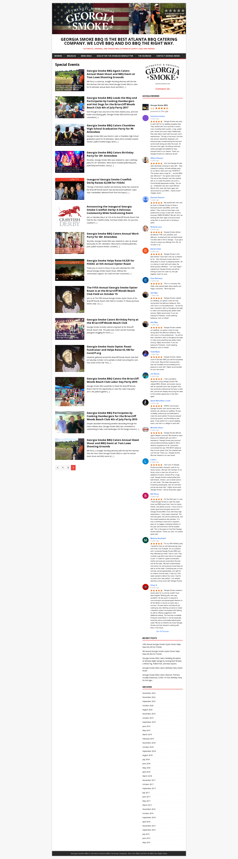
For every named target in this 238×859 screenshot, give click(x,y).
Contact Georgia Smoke (168, 56)
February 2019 (148, 739)
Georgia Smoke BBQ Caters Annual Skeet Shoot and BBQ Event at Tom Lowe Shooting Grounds (113, 443)
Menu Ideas (86, 56)
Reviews (58, 56)
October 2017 (147, 784)
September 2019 (149, 722)
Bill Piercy (154, 494)
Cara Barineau (156, 278)
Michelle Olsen (156, 427)
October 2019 (147, 718)
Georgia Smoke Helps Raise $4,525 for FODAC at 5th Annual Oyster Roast (110, 262)
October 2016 (147, 813)
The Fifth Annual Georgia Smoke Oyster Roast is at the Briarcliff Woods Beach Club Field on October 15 (112, 291)
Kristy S (153, 585)
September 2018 (149, 751)
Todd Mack (155, 351)
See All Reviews (162, 631)
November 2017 (148, 780)
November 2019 (148, 714)
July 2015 (146, 834)
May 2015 (146, 842)
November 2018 (148, 743)
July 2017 (146, 792)
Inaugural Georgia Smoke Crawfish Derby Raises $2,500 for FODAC (109, 181)
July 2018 (146, 759)
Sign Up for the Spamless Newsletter (115, 56)
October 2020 (147, 705)
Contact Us (163, 88)
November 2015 (148, 826)
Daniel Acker (155, 249)
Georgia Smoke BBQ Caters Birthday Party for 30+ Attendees (110, 154)
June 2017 (146, 797)
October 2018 (147, 747)
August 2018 (147, 755)
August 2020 (147, 709)
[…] (124, 87)
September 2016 (149, 817)
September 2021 (149, 701)
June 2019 (146, 726)
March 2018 (147, 776)
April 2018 (146, 772)
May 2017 (146, 801)
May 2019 (146, 730)
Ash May (154, 293)
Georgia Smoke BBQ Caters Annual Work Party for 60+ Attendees (113, 235)
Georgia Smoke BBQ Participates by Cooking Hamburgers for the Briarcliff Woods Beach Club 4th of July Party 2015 (112, 416)
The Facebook (144, 56)
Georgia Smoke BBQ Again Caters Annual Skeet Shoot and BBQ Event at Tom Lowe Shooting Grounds (111, 74)
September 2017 (149, 788)
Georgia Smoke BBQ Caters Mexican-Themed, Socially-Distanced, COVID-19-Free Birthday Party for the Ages (162, 678)
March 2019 (147, 734)
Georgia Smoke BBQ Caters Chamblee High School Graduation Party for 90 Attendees (111, 129)
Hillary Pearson (156, 158)
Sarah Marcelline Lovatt (160, 400)
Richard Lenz (156, 227)
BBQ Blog (71, 56)
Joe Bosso (155, 373)
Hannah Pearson (157, 197)
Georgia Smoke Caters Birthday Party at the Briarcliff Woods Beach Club (112, 321)
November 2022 (148, 697)
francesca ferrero (157, 116)
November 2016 (148, 809)
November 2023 (148, 693)
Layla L (153, 459)
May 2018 (146, 768)
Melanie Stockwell (158, 538)
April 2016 (146, 821)
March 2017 (147, 805)
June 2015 (146, 838)
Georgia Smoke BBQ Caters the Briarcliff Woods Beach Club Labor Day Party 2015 (113, 380)
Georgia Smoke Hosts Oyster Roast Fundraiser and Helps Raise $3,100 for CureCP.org (110, 350)
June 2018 (146, 763)
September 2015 (149, 830)
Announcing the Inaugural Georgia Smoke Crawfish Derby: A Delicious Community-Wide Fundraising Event (110, 210)
